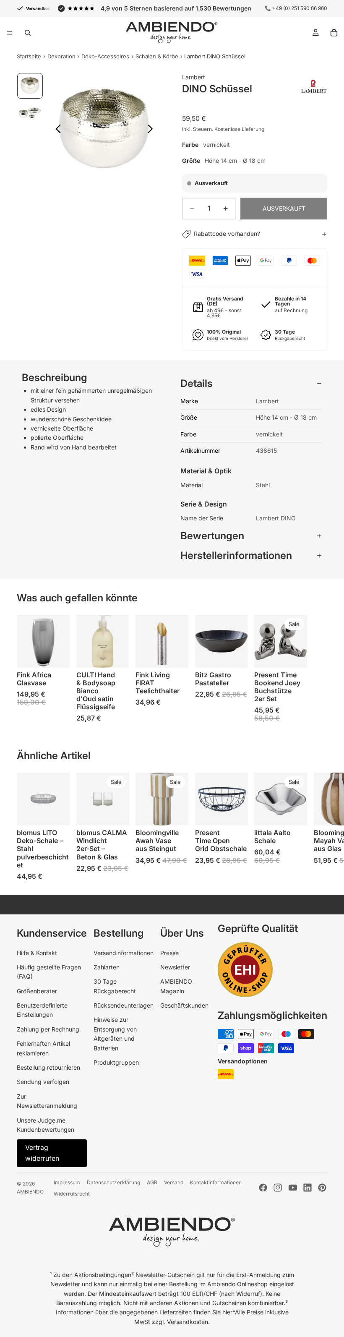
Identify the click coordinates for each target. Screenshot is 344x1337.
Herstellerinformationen (236, 555)
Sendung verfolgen (43, 1081)
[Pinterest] (322, 1188)
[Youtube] (293, 1188)
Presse (169, 952)
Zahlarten (107, 967)
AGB (152, 1182)
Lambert (193, 77)
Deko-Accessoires (105, 56)
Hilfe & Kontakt (37, 952)
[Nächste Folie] (152, 130)
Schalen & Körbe (157, 56)
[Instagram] (278, 1188)
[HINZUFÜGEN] (115, 654)
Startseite (29, 56)
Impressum (67, 1182)
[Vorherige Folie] (56, 130)
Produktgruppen (116, 1062)
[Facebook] (263, 1188)
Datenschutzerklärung (113, 1182)
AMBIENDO (30, 1191)
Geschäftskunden (184, 1005)
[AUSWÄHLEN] (56, 654)
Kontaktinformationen (216, 1182)
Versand (173, 1182)
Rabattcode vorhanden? (227, 233)
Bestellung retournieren (48, 1067)
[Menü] (9, 32)
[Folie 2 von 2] (30, 113)
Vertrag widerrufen (42, 1152)
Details (196, 383)
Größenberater (37, 991)
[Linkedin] (307, 1188)
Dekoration (61, 56)
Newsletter (175, 967)
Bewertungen (212, 536)
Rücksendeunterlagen (124, 1005)
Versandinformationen (124, 952)
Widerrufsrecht (72, 1194)
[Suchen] (27, 33)
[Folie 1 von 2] (30, 86)
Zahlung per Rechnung (48, 1029)
